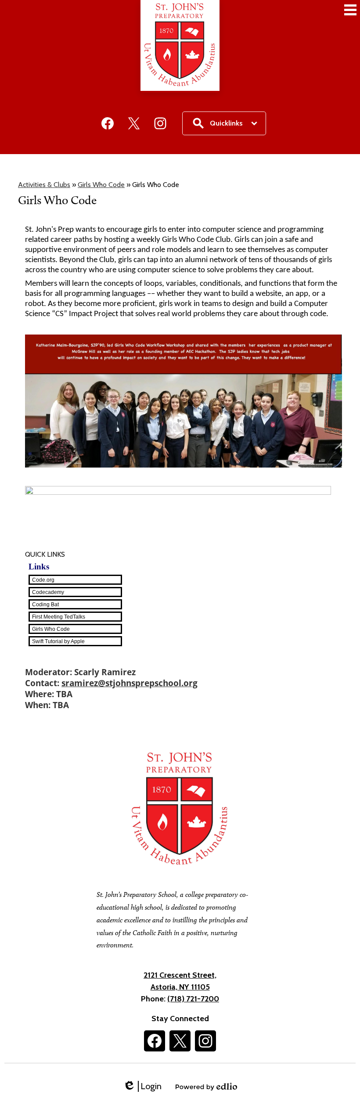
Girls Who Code (101, 184)
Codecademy (48, 592)
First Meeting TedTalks (58, 617)
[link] (183, 580)
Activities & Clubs (44, 184)
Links (39, 566)
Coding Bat (45, 604)
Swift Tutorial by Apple (58, 641)
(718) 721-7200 (193, 999)
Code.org (43, 580)
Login (142, 1086)
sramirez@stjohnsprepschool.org (129, 682)
